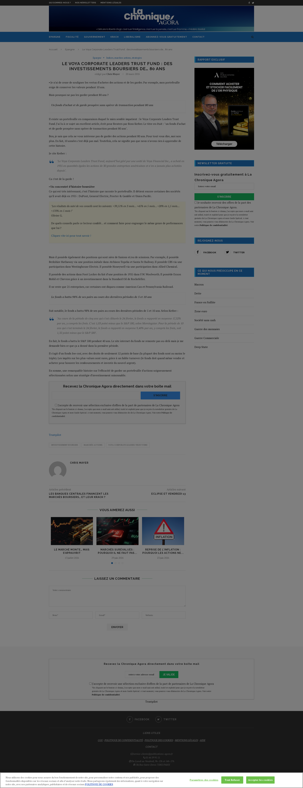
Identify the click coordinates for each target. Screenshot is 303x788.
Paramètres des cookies (204, 779)
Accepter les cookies (260, 779)
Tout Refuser (232, 779)
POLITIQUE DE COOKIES (99, 784)
